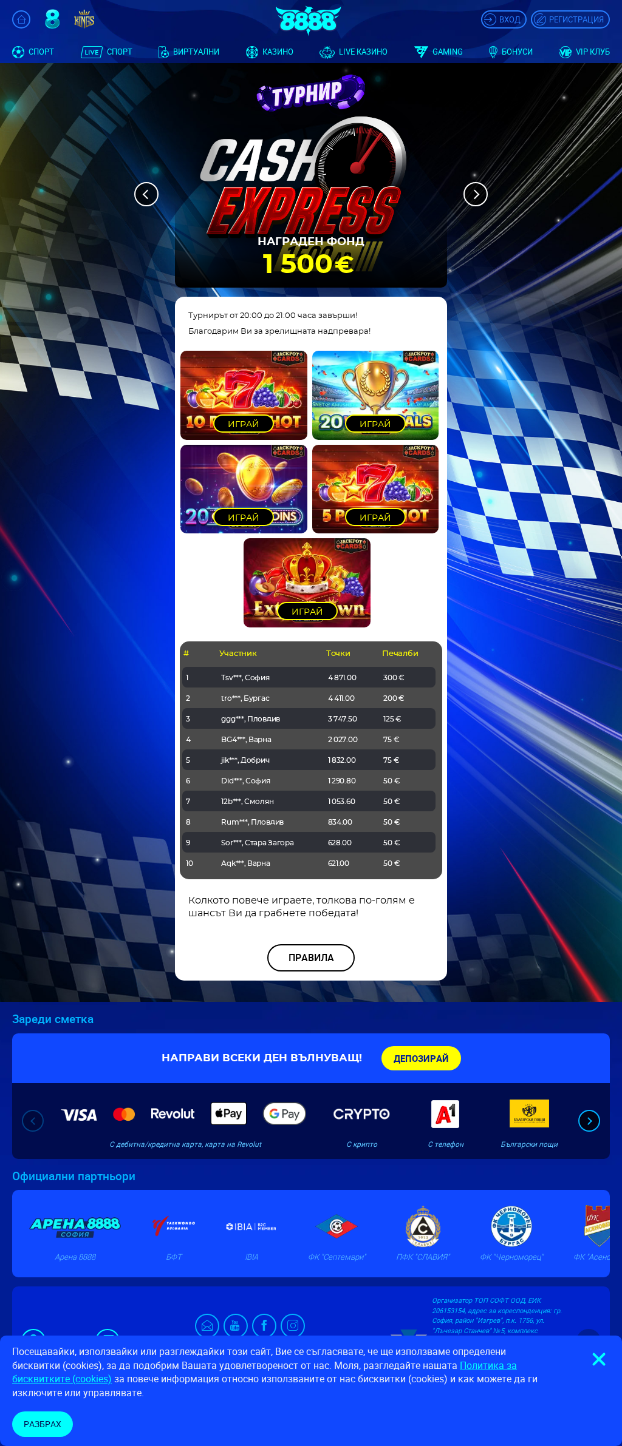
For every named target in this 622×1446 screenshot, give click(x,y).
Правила (311, 957)
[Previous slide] (33, 1121)
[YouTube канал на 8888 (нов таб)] (236, 1326)
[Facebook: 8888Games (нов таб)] (264, 1326)
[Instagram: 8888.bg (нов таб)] (293, 1326)
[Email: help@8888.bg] (209, 1329)
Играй (243, 425)
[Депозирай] (421, 1058)
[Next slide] (589, 1121)
